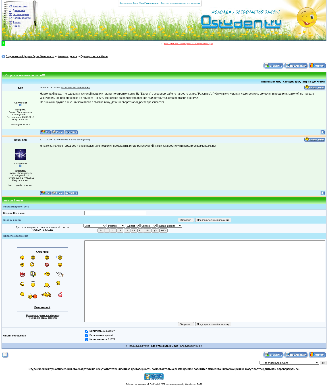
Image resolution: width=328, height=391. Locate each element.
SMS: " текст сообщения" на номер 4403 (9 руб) (188, 43)
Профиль (20, 109)
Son (20, 87)
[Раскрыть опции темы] (5, 354)
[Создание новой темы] (296, 65)
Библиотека (20, 6)
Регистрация (151, 3)
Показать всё (42, 307)
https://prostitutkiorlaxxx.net (199, 145)
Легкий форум (22, 18)
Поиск (16, 26)
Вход (142, 3)
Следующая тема (190, 346)
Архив (17, 22)
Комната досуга (67, 56)
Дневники (19, 10)
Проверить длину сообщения (42, 315)
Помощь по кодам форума (42, 318)
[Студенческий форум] (233, 23)
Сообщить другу (292, 81)
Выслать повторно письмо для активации (180, 3)
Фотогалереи (21, 14)
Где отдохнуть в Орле (94, 56)
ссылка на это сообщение (75, 87)
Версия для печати (314, 81)
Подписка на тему (271, 81)
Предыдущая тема (138, 346)
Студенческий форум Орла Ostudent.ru (30, 56)
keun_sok (20, 140)
